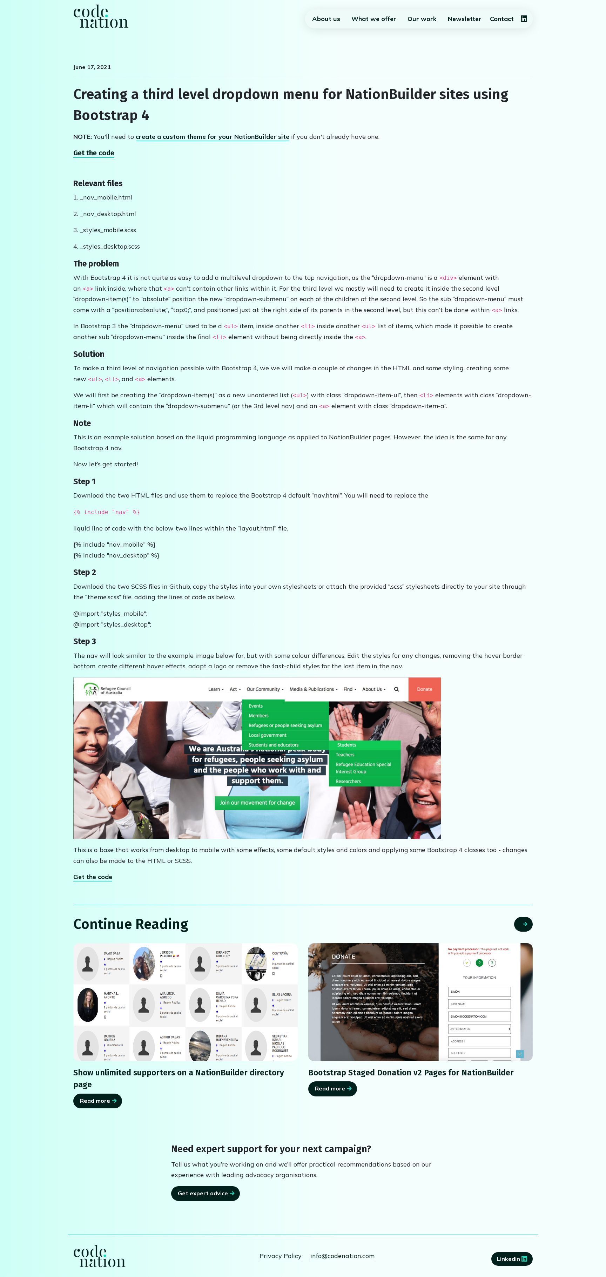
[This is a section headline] (420, 1002)
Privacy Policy (281, 1256)
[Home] (101, 16)
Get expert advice (203, 1193)
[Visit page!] (524, 19)
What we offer (373, 19)
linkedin (509, 1258)
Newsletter (465, 19)
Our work (422, 19)
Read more (95, 1100)
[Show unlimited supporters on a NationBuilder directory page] (185, 1002)
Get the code (93, 153)
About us (326, 19)
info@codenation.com (342, 1256)
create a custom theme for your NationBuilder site (212, 137)
